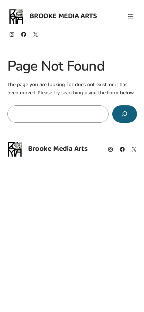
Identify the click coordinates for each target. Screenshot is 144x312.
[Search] (124, 114)
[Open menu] (130, 16)
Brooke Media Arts (63, 16)
